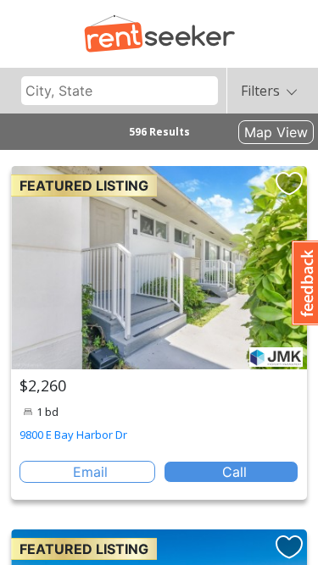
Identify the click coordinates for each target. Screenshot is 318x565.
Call (234, 471)
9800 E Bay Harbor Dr (73, 434)
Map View (276, 132)
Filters (260, 90)
